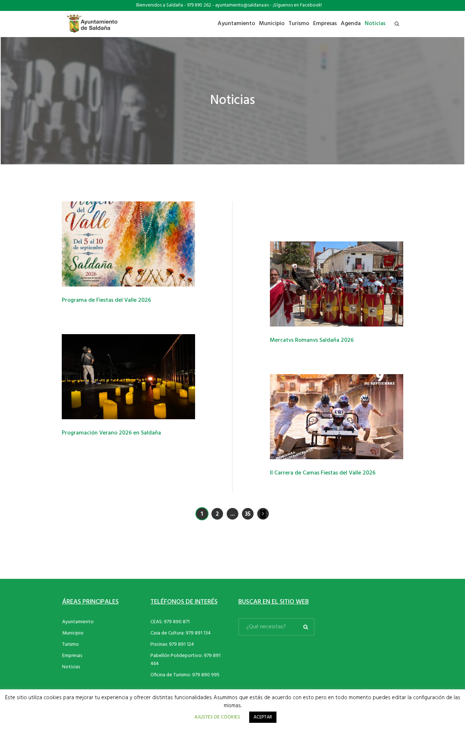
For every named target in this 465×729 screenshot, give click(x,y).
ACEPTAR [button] (263, 717)
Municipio (73, 633)
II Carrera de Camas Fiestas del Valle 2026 (323, 473)
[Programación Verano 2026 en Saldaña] (128, 376)
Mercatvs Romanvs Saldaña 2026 (312, 340)
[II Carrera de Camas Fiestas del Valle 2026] (336, 416)
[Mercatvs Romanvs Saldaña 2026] (336, 284)
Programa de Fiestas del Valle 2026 (106, 300)
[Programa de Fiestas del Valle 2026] (128, 244)
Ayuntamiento (78, 622)
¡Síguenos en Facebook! (297, 5)
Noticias (71, 667)
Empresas (72, 656)
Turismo (70, 644)
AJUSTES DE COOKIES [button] (217, 717)
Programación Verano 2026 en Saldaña (111, 433)
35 (248, 514)
